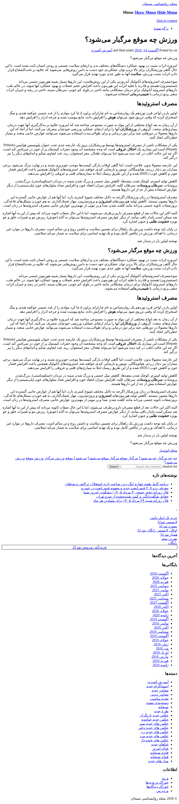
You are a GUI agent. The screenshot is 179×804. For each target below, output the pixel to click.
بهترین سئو (169, 539)
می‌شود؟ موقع (76, 458)
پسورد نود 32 (168, 526)
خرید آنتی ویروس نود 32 (89, 547)
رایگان (172, 543)
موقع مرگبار (118, 458)
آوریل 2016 (161, 652)
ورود (165, 778)
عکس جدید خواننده (155, 719)
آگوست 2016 (159, 636)
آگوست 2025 (159, 602)
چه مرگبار (165, 458)
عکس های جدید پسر (154, 723)
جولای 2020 (160, 611)
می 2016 (162, 648)
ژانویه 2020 (161, 615)
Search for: (169, 466)
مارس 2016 (160, 656)
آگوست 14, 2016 (146, 50)
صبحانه (163, 707)
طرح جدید (161, 711)
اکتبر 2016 (161, 627)
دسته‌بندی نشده (157, 703)
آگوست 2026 (159, 573)
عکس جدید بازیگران (154, 715)
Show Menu (145, 12)
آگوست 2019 (159, 619)
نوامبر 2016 (160, 623)
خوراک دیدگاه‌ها (157, 786)
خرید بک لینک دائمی (163, 518)
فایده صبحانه (159, 753)
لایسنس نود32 (167, 522)
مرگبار (133, 458)
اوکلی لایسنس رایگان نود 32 (157, 530)
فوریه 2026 (161, 582)
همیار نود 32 (168, 534)
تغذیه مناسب (159, 698)
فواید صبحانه (159, 757)
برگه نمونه (161, 28)
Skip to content (167, 21)
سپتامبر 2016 (159, 632)
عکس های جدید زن (155, 732)
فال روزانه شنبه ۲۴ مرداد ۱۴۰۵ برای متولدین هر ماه (131, 500)
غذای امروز (160, 748)
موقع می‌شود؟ (98, 458)
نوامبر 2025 (160, 590)
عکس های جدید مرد (154, 736)
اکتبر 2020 (161, 607)
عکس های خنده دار (155, 740)
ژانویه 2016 (161, 665)
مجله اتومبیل (168, 450)
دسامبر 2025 (159, 586)
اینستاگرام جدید (157, 686)
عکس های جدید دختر (153, 728)
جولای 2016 (160, 640)
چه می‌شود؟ (148, 458)
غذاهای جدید (160, 744)
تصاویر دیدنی (159, 694)
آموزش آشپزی (101, 50)
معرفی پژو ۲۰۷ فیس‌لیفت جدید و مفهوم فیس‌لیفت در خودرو (125, 488)
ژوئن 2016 (161, 644)
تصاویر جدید (160, 690)
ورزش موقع (35, 458)
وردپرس (162, 791)
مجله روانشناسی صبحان (159, 4)
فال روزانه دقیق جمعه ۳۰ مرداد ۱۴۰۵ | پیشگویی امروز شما (126, 492)
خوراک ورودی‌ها (157, 782)
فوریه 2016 (161, 661)
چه (175, 458)
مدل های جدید (158, 761)
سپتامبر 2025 (159, 598)
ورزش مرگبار (55, 458)
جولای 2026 (160, 577)
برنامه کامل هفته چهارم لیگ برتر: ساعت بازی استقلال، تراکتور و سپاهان (117, 484)
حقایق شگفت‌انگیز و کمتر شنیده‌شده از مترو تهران (132, 496)
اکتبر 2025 (161, 594)
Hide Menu (167, 12)
